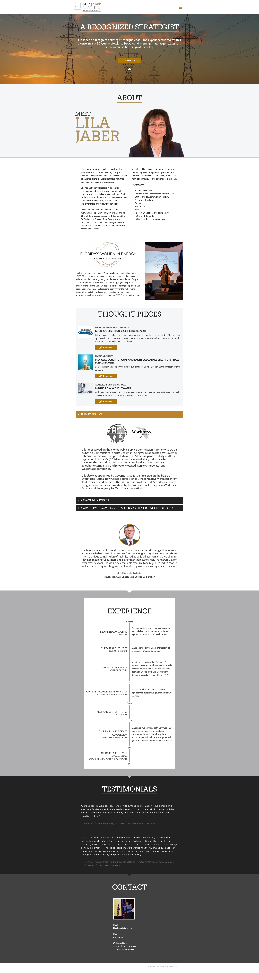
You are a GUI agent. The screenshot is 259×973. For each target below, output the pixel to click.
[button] (106, 347)
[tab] (129, 414)
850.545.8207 (119, 937)
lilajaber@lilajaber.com (123, 928)
